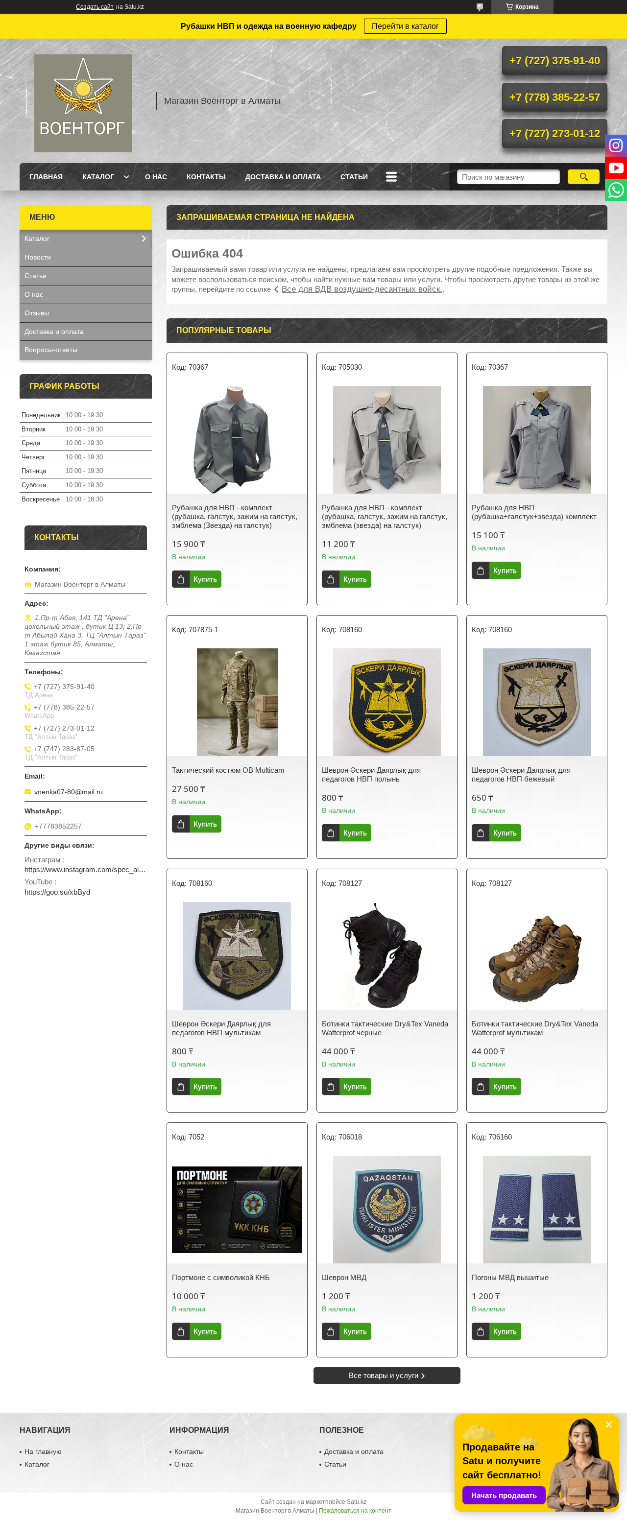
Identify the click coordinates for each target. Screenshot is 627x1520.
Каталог (98, 177)
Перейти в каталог (405, 26)
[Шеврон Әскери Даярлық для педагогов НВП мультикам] (237, 956)
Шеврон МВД (344, 1277)
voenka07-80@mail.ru (68, 792)
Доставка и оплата (283, 177)
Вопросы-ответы (50, 350)
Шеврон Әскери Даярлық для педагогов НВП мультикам (221, 1028)
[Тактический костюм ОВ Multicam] (237, 702)
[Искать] (584, 176)
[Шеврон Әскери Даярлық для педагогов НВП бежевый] (537, 702)
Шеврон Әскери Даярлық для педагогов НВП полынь (371, 774)
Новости (37, 257)
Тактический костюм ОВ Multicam (228, 770)
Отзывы (36, 313)
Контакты (206, 177)
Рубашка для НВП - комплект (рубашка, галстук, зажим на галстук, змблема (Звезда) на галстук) (234, 516)
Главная (46, 177)
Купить (205, 579)
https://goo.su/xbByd (57, 892)
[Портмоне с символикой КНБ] (237, 1209)
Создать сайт (95, 6)
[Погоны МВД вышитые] (537, 1209)
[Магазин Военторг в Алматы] (83, 100)
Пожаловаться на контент (355, 1510)
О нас (156, 177)
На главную (43, 1451)
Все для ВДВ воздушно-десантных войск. (362, 289)
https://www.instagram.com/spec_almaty (85, 869)
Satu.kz (356, 1501)
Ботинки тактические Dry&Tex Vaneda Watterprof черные (385, 1028)
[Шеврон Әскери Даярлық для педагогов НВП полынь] (387, 702)
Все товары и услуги (383, 1375)
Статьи (354, 177)
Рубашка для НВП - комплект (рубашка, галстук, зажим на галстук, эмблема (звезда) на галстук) (384, 516)
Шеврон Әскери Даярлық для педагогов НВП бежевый (521, 774)
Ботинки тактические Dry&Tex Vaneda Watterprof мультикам (535, 1028)
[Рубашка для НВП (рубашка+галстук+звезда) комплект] (537, 440)
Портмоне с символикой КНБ (221, 1277)
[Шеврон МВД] (387, 1209)
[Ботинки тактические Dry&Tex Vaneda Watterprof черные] (387, 956)
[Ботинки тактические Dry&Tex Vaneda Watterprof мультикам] (537, 956)
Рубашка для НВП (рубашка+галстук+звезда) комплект (534, 512)
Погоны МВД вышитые (510, 1277)
